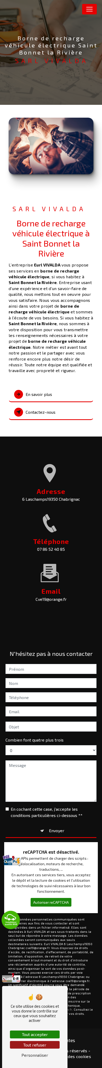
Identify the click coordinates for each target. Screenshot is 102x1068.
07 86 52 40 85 (51, 549)
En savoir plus (39, 394)
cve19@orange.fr (51, 599)
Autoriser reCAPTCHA (51, 902)
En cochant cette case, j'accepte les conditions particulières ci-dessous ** (46, 812)
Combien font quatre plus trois (34, 739)
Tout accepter (35, 1034)
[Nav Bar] (89, 9)
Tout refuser (34, 1044)
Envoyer (56, 830)
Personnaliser (34, 1055)
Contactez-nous (40, 412)
